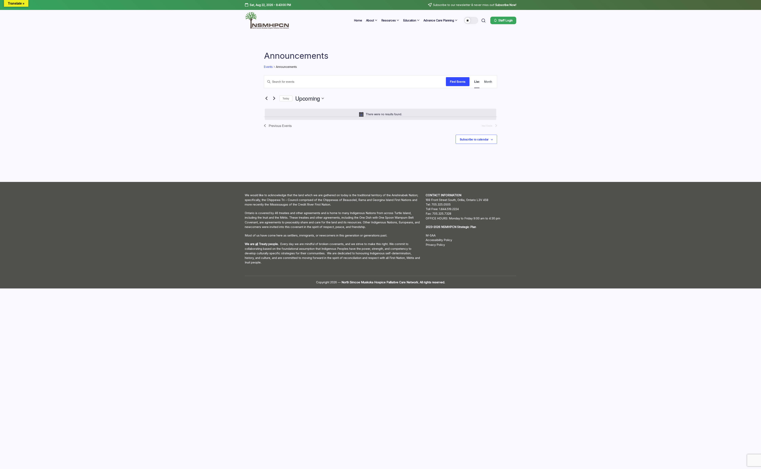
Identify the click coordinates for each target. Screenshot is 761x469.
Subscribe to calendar (474, 139)
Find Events (458, 82)
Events (268, 66)
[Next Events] (274, 98)
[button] (471, 20)
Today (286, 98)
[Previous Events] (266, 98)
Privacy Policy (435, 245)
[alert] (380, 114)
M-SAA (431, 235)
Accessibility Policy (439, 240)
